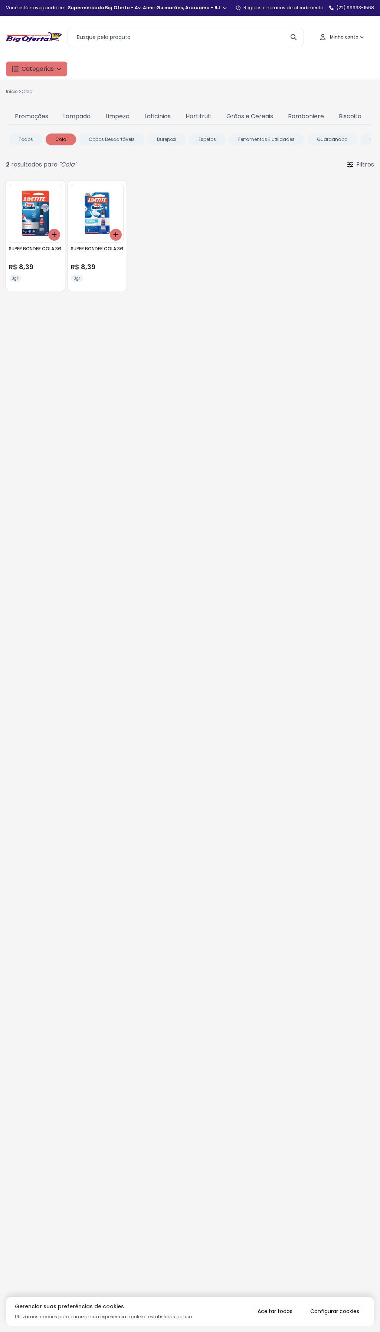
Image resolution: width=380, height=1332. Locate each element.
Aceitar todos (275, 1311)
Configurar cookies (334, 1311)
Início (12, 91)
